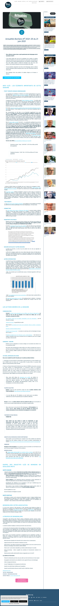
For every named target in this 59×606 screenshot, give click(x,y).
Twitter (29, 597)
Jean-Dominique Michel (47, 223)
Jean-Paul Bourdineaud (47, 163)
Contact (41, 600)
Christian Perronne (47, 116)
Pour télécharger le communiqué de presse (21, 580)
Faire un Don (50, 1)
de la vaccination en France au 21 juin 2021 (23, 140)
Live (27, 1)
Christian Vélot (46, 187)
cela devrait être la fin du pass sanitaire (18, 225)
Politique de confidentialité (16, 603)
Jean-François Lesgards (47, 140)
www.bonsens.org (6, 570)
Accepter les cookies (5, 601)
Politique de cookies (11, 603)
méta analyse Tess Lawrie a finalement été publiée (17, 210)
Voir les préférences (23, 601)
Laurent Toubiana (46, 175)
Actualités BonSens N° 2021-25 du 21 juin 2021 (21, 40)
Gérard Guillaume (46, 128)
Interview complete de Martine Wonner (13, 328)
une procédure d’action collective (26, 452)
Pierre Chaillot (46, 199)
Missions (19, 1)
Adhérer (42, 1)
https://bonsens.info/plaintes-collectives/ (22, 391)
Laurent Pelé (46, 211)
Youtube (33, 597)
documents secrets (10, 191)
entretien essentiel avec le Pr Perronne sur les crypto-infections (19, 334)
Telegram (38, 597)
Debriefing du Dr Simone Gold (11, 331)
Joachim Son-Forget (10, 322)
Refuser (14, 601)
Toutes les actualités (33, 1)
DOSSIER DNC (31, 600)
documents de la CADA (25, 377)
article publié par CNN (13, 122)
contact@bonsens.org (15, 575)
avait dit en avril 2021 (37, 135)
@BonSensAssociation (18, 509)
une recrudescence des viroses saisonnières (17, 295)
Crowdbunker (44, 597)
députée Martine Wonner (30, 133)
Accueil (15, 1)
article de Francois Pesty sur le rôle (14, 298)
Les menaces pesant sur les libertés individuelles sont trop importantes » (21, 318)
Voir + (45, 117)
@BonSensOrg (31, 509)
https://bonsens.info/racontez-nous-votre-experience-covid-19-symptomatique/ (25, 441)
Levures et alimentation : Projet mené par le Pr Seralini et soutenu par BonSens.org (49, 66)
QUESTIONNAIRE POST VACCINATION (11, 77)
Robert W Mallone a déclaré (27, 100)
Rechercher (46, 11)
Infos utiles (34, 2)
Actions (23, 1)
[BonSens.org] (8, 8)
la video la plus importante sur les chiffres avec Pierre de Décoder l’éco (24, 313)
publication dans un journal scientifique (21, 95)
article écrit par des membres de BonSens (15, 203)
